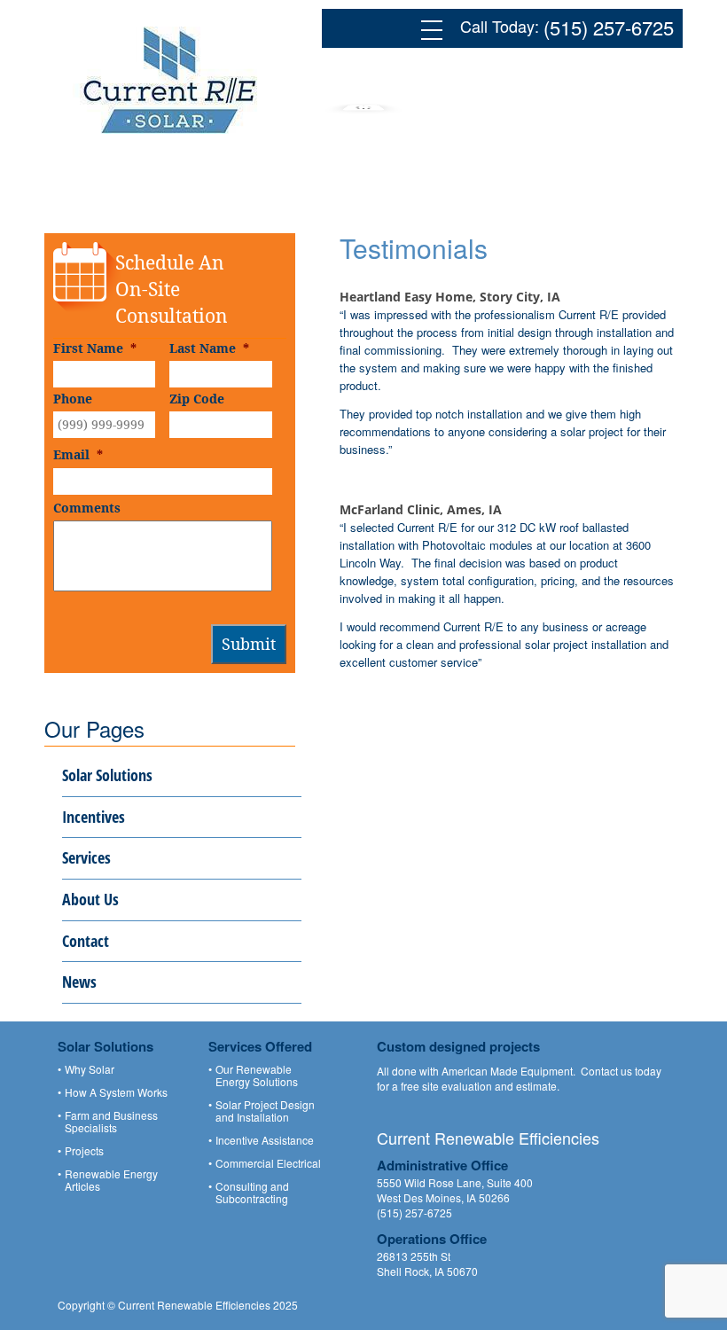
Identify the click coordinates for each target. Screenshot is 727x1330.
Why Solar (89, 1069)
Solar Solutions (107, 775)
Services (86, 857)
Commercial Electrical (268, 1163)
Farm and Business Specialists (111, 1121)
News (79, 981)
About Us (90, 899)
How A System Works (116, 1092)
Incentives (93, 816)
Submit (249, 643)
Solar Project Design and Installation (265, 1111)
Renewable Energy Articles (111, 1180)
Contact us (606, 1070)
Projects (84, 1151)
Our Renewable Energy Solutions (256, 1075)
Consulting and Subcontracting (252, 1192)
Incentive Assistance (264, 1140)
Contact (85, 940)
